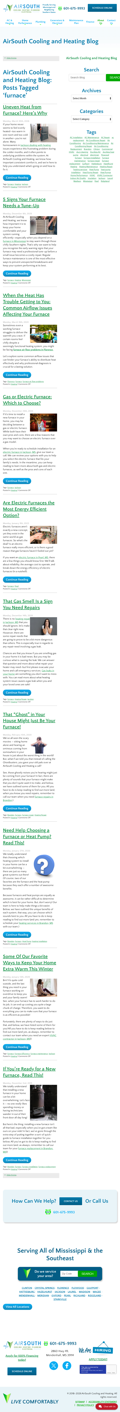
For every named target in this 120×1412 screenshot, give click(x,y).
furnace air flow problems (33, 381)
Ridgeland (105, 181)
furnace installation (30, 1167)
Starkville (60, 1299)
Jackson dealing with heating (35, 145)
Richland (79, 1295)
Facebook (66, 1365)
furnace (10, 184)
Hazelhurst (108, 164)
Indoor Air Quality (78, 178)
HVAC (92, 175)
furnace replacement (47, 1167)
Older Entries (11, 58)
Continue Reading (17, 177)
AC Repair (105, 137)
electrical (84, 155)
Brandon (10, 815)
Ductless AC (95, 152)
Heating (18, 184)
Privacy (109, 1372)
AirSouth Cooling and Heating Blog (91, 58)
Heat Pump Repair (90, 172)
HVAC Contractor (105, 175)
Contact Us (71, 1201)
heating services (80, 169)
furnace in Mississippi (14, 241)
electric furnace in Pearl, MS (33, 557)
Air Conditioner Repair (95, 140)
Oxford (56, 1295)
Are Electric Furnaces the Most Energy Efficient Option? (29, 509)
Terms (113, 1372)
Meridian (43, 1295)
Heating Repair (20, 699)
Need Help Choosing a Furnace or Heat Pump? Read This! (27, 837)
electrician (94, 155)
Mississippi (26, 280)
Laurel (110, 178)
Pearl (17, 586)
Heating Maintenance (88, 166)
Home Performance (79, 175)
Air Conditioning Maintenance (96, 143)
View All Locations (17, 1306)
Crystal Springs (45, 1288)
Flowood (105, 155)
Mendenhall (27, 1295)
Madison (77, 181)
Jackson (25, 184)
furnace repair (28, 815)
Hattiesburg (96, 164)
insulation (92, 178)
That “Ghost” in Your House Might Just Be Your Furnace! (29, 721)
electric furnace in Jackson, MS (19, 452)
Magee (97, 1292)
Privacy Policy (92, 1370)
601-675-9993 (64, 1212)
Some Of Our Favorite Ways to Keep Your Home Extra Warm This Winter (29, 963)
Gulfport (85, 164)
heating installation (39, 941)
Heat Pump (26, 941)
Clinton (97, 149)
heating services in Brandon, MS (36, 923)
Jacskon (30, 699)
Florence (11, 381)
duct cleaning (82, 152)
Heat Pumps (105, 172)
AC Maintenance (92, 137)
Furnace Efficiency (22, 1054)
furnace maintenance (39, 1054)
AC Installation (76, 137)
